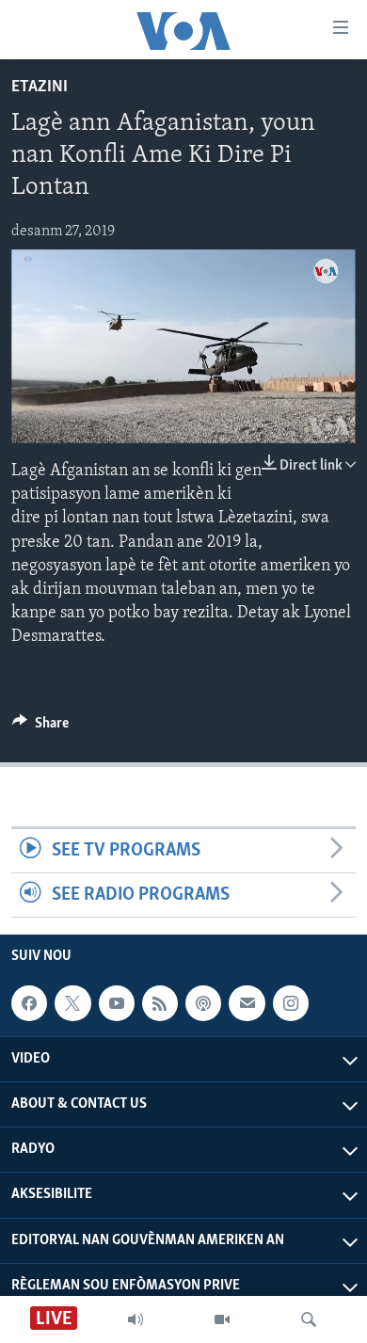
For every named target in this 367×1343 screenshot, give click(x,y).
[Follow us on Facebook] (29, 1003)
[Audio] (135, 1319)
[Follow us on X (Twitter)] (72, 1003)
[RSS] (160, 1003)
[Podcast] (203, 1003)
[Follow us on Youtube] (117, 1003)
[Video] (222, 1319)
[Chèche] (308, 1319)
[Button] (40, 727)
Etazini (39, 87)
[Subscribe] (246, 1003)
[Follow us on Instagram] (291, 1003)
